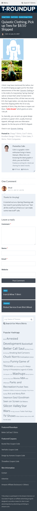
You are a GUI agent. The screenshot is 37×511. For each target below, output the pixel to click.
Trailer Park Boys (26, 411)
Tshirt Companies (14, 139)
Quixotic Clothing (26, 90)
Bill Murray (6, 353)
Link (11, 374)
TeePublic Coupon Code (10, 449)
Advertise (5, 479)
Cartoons (25, 352)
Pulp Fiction (30, 390)
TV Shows (9, 416)
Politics (12, 390)
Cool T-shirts (14, 17)
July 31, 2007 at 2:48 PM (16, 190)
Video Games (20, 416)
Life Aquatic (6, 374)
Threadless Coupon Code (10, 461)
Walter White (27, 416)
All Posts (17, 169)
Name (5, 248)
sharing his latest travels (21, 165)
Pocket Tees (22, 386)
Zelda (9, 420)
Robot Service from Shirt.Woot (17, 307)
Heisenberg (19, 366)
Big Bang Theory (29, 349)
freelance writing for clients (22, 163)
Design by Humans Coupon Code (13, 455)
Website (26, 169)
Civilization (24, 357)
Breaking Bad (15, 353)
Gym (14, 366)
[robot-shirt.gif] (13, 59)
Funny (14, 361)
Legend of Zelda (26, 369)
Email (5, 259)
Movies (16, 378)
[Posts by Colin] (6, 149)
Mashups (19, 374)
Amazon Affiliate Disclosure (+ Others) (15, 484)
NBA (22, 378)
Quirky (5, 394)
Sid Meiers (24, 401)
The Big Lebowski (15, 411)
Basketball (27, 343)
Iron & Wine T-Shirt (12, 294)
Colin (7, 34)
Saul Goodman (21, 397)
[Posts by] (3, 34)
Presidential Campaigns (20, 390)
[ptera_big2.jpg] (12, 81)
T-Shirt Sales (26, 136)
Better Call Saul (13, 348)
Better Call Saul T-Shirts (10, 432)
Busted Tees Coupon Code (11, 444)
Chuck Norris (11, 357)
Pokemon (6, 390)
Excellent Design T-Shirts (25, 17)
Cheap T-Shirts (6, 17)
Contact (4, 473)
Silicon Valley (12, 406)
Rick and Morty (14, 393)
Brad (10, 187)
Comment (6, 224)
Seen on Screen (11, 401)
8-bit (4, 339)
